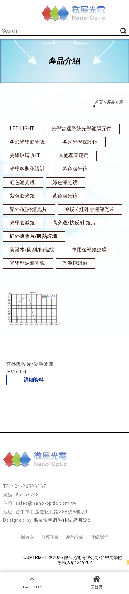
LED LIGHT (22, 128)
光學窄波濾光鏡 (27, 263)
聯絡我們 (99, 537)
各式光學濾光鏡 (27, 142)
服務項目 (50, 537)
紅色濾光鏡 (22, 182)
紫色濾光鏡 (22, 196)
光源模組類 (74, 263)
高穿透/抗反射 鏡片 (74, 223)
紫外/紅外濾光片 (28, 209)
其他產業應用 (74, 155)
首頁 (99, 102)
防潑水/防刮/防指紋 (32, 250)
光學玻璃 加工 (25, 155)
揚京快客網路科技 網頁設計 (63, 520)
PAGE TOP (32, 587)
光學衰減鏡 (22, 223)
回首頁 (96, 587)
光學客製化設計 (27, 169)
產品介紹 (75, 537)
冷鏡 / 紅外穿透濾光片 (89, 209)
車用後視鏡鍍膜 (89, 250)
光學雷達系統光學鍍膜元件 (81, 128)
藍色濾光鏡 (74, 169)
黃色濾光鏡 (64, 196)
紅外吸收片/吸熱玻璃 (33, 236)
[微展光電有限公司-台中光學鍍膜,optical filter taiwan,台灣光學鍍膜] (64, 14)
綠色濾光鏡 (64, 182)
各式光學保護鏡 (79, 142)
